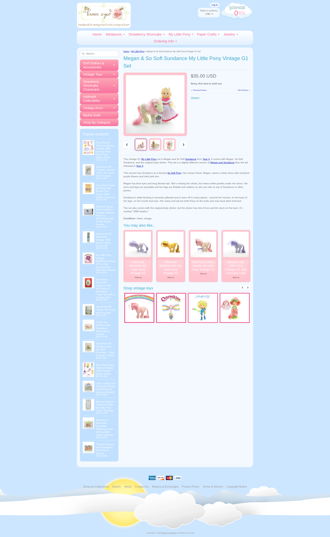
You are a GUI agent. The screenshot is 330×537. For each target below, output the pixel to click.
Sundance (190, 159)
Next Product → (244, 90)
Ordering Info (164, 41)
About (127, 486)
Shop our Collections (96, 486)
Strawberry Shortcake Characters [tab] (91, 85)
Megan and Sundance (222, 162)
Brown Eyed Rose (169, 533)
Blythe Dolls (92, 115)
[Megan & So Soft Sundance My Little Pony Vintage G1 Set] (141, 144)
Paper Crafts (207, 34)
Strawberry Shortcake (145, 34)
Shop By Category (96, 122)
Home (97, 34)
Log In (215, 5)
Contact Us (141, 486)
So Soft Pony (174, 173)
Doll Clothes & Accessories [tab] (93, 65)
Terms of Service (213, 486)
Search (116, 486)
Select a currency (209, 10)
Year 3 (139, 166)
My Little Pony (179, 34)
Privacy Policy (190, 486)
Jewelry (229, 34)
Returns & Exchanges (165, 486)
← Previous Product (199, 90)
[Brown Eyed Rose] (104, 25)
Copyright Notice (237, 486)
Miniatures (114, 34)
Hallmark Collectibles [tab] (91, 98)
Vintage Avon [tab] (93, 108)
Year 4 (206, 159)
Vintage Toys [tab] (92, 74)
